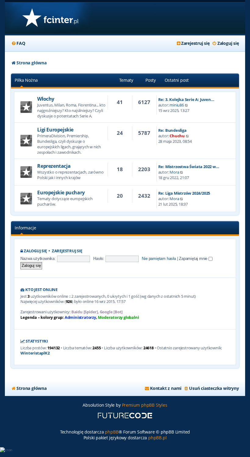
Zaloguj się (35, 251)
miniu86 (177, 105)
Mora (174, 172)
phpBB (111, 432)
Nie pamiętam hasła (159, 258)
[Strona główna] (50, 18)
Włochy (45, 98)
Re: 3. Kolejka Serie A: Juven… (186, 99)
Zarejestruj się (67, 251)
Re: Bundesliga (172, 130)
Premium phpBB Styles (144, 405)
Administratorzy (80, 317)
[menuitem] (18, 43)
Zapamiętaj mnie (194, 258)
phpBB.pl (157, 438)
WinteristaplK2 (34, 353)
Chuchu (177, 136)
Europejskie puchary (60, 192)
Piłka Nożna (26, 80)
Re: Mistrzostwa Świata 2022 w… (188, 166)
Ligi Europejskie (55, 129)
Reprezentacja (53, 166)
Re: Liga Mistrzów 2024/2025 (184, 193)
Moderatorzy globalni (118, 317)
